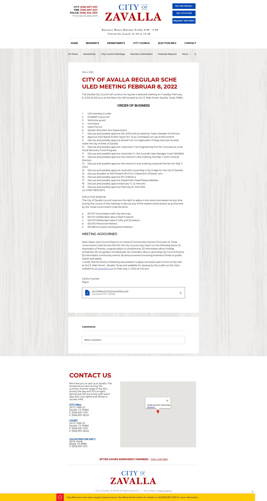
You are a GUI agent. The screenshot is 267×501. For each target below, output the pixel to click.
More (185, 54)
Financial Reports (167, 54)
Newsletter (89, 54)
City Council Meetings (113, 54)
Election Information (141, 54)
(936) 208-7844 (159, 459)
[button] (195, 54)
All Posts (73, 54)
